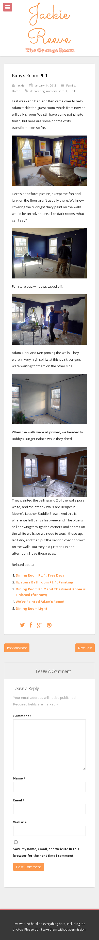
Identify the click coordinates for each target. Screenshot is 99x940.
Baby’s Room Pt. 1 (29, 76)
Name (19, 778)
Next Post (85, 648)
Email (18, 800)
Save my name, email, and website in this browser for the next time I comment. (46, 852)
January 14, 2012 (45, 85)
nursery (51, 91)
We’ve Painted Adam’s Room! (40, 601)
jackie (21, 85)
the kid (73, 91)
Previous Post (17, 648)
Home (16, 91)
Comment (22, 716)
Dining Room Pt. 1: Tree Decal (40, 575)
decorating (37, 91)
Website (20, 822)
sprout (62, 91)
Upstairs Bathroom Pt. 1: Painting (44, 582)
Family (70, 85)
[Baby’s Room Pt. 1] (22, 624)
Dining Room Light (31, 608)
